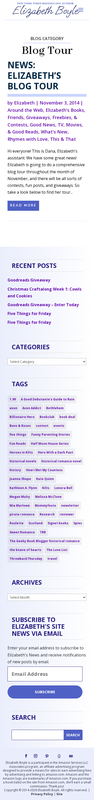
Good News (42, 125)
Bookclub (47, 417)
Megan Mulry (20, 497)
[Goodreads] (59, 756)
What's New (54, 132)
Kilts (45, 488)
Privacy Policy (42, 794)
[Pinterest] (47, 756)
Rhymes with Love (28, 139)
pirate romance (22, 514)
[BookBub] (71, 756)
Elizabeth (24, 103)
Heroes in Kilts (21, 452)
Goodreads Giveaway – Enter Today (43, 304)
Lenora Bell (63, 488)
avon (13, 408)
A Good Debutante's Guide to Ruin (47, 399)
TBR (43, 532)
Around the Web (25, 110)
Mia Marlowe (20, 505)
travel (52, 558)
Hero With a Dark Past (55, 452)
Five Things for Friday (29, 313)
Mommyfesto (45, 505)
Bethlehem (55, 408)
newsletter (70, 505)
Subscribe (45, 691)
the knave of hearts (25, 550)
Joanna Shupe (20, 479)
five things (18, 434)
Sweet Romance (22, 532)
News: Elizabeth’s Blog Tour (34, 75)
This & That (63, 139)
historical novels (23, 461)
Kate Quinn (45, 479)
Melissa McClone (48, 497)
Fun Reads (18, 443)
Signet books (58, 523)
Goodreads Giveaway (29, 280)
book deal (67, 417)
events (58, 426)
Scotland (36, 523)
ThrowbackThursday (26, 558)
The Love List (56, 550)
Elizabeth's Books (65, 110)
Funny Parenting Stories (50, 434)
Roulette (17, 523)
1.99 (13, 399)
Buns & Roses (20, 426)
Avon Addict (31, 408)
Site (59, 794)
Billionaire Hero (22, 417)
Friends (16, 117)
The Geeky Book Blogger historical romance (45, 541)
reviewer (67, 514)
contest (42, 426)
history (15, 470)
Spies (77, 523)
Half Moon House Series (50, 443)
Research (47, 514)
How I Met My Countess (44, 470)
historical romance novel (61, 461)
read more (23, 205)
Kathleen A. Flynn (23, 488)
